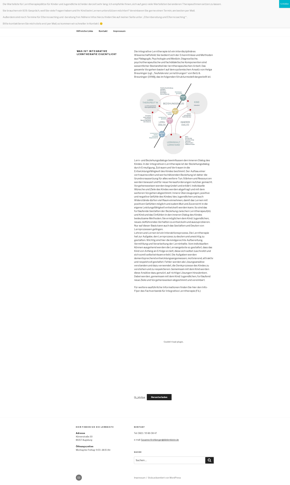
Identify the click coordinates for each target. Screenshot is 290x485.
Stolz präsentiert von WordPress (164, 477)
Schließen (284, 4)
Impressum (119, 31)
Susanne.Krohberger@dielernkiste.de (160, 439)
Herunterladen (159, 397)
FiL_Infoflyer (139, 397)
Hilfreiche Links (84, 31)
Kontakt (103, 31)
